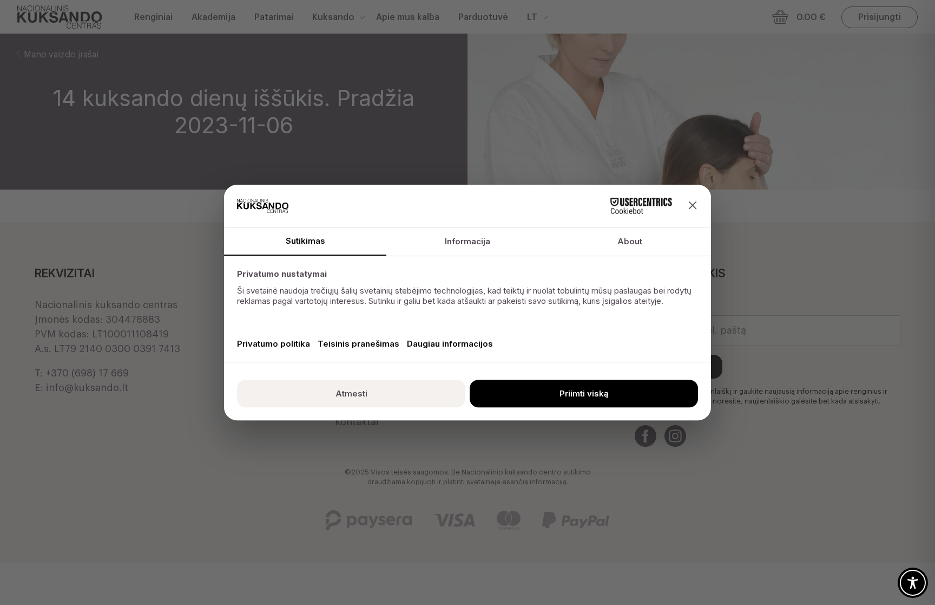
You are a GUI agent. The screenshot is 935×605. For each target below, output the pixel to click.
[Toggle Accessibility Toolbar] (913, 583)
